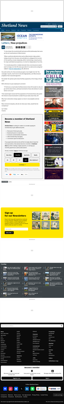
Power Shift (19, 344)
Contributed (9, 47)
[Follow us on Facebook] (5, 389)
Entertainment (4, 360)
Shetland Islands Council (38, 349)
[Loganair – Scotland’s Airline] (53, 103)
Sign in (60, 26)
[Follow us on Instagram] (11, 389)
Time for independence (15, 69)
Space (18, 346)
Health (18, 331)
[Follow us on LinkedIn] (27, 389)
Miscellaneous (52, 340)
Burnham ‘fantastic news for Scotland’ (34, 283)
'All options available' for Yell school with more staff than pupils (56, 284)
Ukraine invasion (20, 351)
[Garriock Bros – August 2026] (53, 126)
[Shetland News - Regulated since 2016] (54, 389)
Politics (18, 342)
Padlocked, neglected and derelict (13, 283)
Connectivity (4, 346)
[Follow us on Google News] (41, 389)
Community (3, 344)
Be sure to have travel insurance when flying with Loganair (12, 289)
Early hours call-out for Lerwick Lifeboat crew (34, 278)
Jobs (34, 358)
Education (3, 353)
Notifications (18, 397)
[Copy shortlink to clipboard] (24, 47)
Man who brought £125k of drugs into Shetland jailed (13, 268)
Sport (18, 347)
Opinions (19, 356)
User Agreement (26, 395)
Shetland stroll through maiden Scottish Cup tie (13, 278)
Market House (36, 353)
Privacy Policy (35, 395)
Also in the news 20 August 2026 (33, 294)
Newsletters (52, 355)
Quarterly (26, 155)
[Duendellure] (53, 173)
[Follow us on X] (21, 389)
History (18, 333)
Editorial (35, 331)
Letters (5, 42)
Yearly (35, 155)
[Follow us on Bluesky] (16, 389)
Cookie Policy (44, 395)
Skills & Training (36, 361)
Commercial (36, 346)
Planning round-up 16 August (12, 294)
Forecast (51, 345)
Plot (50, 339)
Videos (50, 358)
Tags (50, 351)
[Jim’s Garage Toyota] (53, 150)
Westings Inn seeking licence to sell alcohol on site (56, 279)
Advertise (10, 395)
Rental (50, 335)
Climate (2, 342)
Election (3, 355)
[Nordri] (53, 138)
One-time (9, 155)
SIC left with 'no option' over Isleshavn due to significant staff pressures (55, 274)
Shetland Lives (36, 341)
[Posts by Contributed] (3, 47)
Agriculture (3, 335)
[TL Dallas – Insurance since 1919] (53, 91)
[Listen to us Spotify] (32, 389)
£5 (13, 160)
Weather (19, 353)
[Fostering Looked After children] (53, 70)
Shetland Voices (36, 339)
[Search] (61, 30)
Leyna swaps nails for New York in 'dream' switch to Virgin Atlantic (34, 268)
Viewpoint (19, 361)
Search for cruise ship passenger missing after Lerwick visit (13, 274)
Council (2, 349)
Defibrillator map (53, 361)
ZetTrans (35, 355)
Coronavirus (3, 348)
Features (35, 334)
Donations (11, 397)
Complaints (4, 397)
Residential (51, 333)
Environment (4, 362)
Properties (52, 331)
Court (2, 351)
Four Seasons (36, 343)
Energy (2, 358)
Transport (19, 349)
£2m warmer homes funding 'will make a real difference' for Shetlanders (34, 274)
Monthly (17, 155)
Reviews (19, 359)
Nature (18, 338)
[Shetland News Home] (14, 28)
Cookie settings (58, 395)
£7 (19, 160)
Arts (2, 337)
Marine (18, 337)
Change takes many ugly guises (56, 268)
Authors (50, 353)
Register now (16, 378)
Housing (19, 335)
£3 (7, 160)
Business (3, 340)
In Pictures (35, 336)
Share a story (17, 395)
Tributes (35, 338)
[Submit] (61, 325)
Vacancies (35, 359)
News (2, 331)
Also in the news (4, 333)
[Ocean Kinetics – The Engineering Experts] (22, 37)
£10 (26, 160)
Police (18, 340)
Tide (50, 347)
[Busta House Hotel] (53, 162)
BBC (34, 351)
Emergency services (5, 357)
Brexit (2, 339)
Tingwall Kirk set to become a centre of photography (33, 289)
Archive (51, 350)
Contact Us (4, 395)
